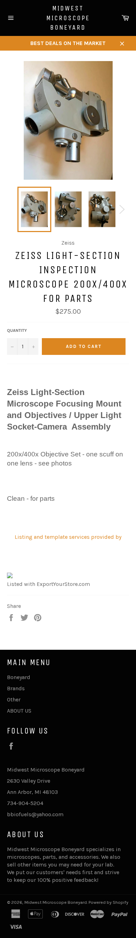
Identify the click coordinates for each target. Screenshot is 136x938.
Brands (16, 688)
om (59, 814)
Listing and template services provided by (68, 537)
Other (14, 699)
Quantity (17, 330)
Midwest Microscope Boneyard (68, 17)
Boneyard (18, 677)
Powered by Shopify (108, 902)
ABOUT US (19, 710)
